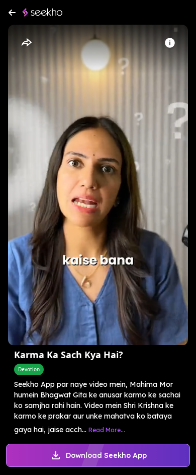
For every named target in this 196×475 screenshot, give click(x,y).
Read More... (106, 430)
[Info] (170, 43)
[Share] (26, 43)
